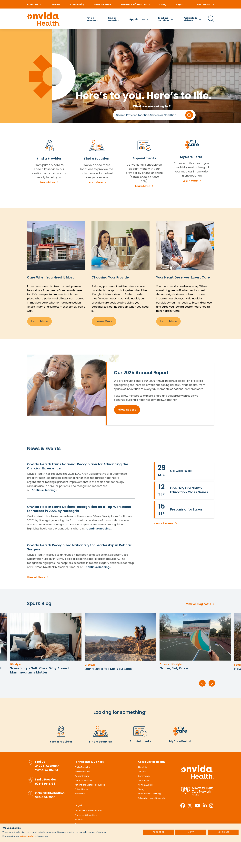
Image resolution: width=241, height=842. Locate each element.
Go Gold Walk (181, 470)
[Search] (211, 21)
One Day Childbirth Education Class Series (189, 490)
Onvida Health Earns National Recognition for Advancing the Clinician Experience (77, 466)
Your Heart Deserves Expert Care (183, 277)
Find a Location (113, 19)
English (180, 4)
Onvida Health (197, 772)
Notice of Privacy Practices (88, 810)
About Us (32, 4)
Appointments (138, 19)
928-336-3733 (45, 784)
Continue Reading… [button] (44, 490)
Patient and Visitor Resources (90, 784)
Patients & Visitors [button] (190, 19)
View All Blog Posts (198, 604)
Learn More (47, 182)
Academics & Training (149, 793)
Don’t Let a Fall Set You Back (33, 668)
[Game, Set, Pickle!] (120, 637)
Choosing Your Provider (110, 277)
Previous (202, 683)
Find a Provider (92, 19)
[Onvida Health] (43, 19)
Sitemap (79, 819)
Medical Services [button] (163, 19)
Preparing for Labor (186, 509)
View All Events (163, 523)
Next (212, 683)
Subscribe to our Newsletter (152, 798)
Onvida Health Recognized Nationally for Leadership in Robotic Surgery (79, 547)
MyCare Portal (205, 4)
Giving (162, 4)
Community (77, 4)
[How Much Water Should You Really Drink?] (195, 637)
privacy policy (27, 836)
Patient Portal (81, 789)
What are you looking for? (152, 106)
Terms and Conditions (86, 815)
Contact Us (143, 780)
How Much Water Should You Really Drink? (194, 668)
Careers (55, 4)
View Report (127, 410)
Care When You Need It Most (50, 277)
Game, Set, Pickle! (100, 668)
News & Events (102, 4)
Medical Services (83, 780)
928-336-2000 (45, 797)
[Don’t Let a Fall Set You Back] (45, 637)
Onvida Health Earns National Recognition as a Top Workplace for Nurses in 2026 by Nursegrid (79, 508)
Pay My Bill (80, 793)
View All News (36, 577)
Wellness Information (134, 4)
